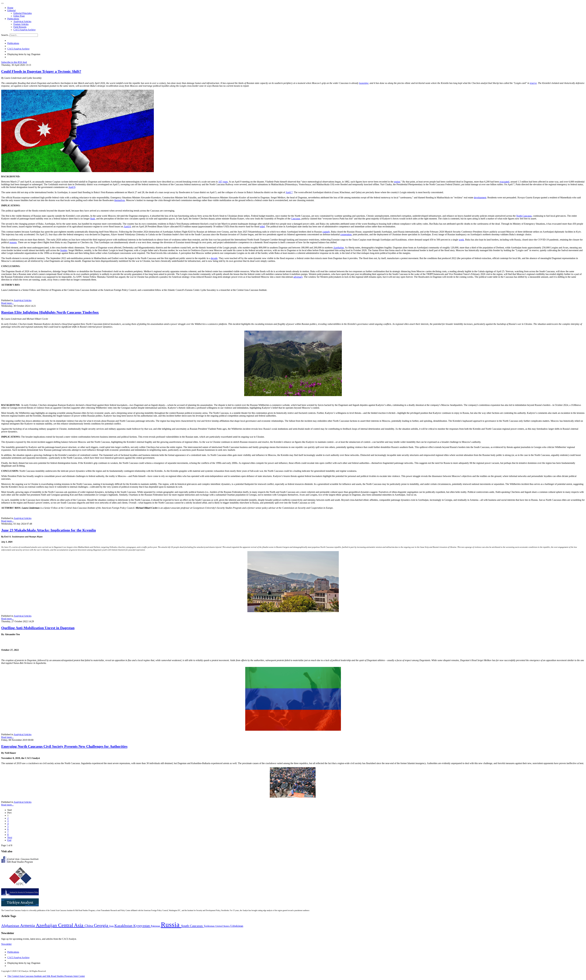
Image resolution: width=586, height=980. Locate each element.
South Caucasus (192, 926)
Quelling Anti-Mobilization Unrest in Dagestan (37, 628)
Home (10, 7)
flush (92, 218)
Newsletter (6, 944)
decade (214, 258)
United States (222, 926)
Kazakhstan (123, 926)
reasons (13, 242)
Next (9, 837)
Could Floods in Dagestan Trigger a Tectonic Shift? (41, 71)
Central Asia (71, 925)
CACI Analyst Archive (24, 29)
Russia (171, 924)
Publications (13, 18)
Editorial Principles (22, 13)
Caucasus (295, 218)
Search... (5, 35)
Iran (111, 926)
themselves (119, 200)
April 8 (127, 226)
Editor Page (19, 16)
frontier (63, 250)
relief (262, 226)
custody (326, 231)
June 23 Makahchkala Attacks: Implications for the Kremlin (48, 530)
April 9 (71, 187)
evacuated (504, 181)
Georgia (101, 925)
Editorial (11, 10)
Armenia (28, 925)
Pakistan (156, 926)
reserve (533, 83)
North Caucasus (524, 216)
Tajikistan (209, 926)
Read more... (7, 303)
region (397, 181)
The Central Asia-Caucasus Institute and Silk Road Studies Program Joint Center (46, 976)
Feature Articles (21, 24)
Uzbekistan (236, 926)
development (480, 197)
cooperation (346, 234)
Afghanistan (10, 926)
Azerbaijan (338, 247)
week (461, 239)
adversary (298, 277)
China (89, 926)
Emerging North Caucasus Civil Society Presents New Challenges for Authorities (64, 746)
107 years (223, 181)
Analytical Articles (22, 21)
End (9, 840)
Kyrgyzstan (142, 926)
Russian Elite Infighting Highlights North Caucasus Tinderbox (50, 312)
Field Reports (19, 27)
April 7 (289, 192)
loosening (363, 83)
